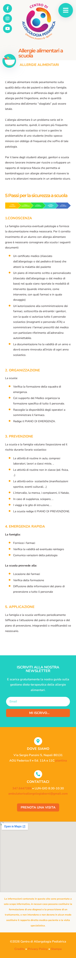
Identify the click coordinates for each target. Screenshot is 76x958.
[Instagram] (7, 18)
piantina (61, 761)
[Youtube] (7, 28)
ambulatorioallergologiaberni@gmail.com (38, 794)
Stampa (56, 949)
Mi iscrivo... (39, 713)
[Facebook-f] (7, 8)
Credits (19, 949)
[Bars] (65, 10)
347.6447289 (21, 788)
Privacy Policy (38, 949)
